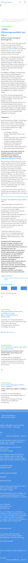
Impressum (23, 436)
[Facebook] (4, 288)
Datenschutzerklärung (12, 436)
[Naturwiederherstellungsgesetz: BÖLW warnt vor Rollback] (14, 375)
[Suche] (20, 2)
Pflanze (18, 19)
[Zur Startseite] (1, 19)
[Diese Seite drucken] (24, 288)
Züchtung (22, 19)
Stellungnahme (13, 50)
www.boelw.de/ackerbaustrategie (11, 158)
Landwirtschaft (13, 19)
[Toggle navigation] (25, 2)
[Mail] (14, 288)
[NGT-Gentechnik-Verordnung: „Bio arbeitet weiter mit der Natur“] (14, 337)
